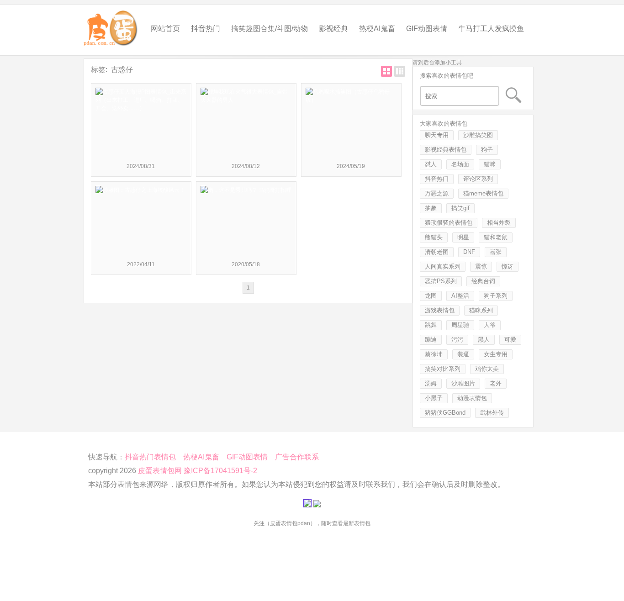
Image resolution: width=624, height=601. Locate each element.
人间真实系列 (442, 266)
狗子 (487, 149)
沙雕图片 (463, 383)
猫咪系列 (481, 310)
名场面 (460, 164)
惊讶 (507, 266)
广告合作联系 (297, 457)
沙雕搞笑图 (478, 135)
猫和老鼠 (496, 237)
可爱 (510, 339)
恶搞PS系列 (441, 281)
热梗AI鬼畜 (377, 28)
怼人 (431, 164)
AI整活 (460, 295)
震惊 (481, 266)
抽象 (431, 208)
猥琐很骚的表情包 (448, 222)
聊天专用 (437, 135)
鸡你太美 (487, 368)
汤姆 (431, 383)
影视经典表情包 (445, 149)
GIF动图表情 (426, 28)
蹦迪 (431, 339)
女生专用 (496, 354)
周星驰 (460, 325)
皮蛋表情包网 (160, 470)
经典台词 (483, 281)
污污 (457, 339)
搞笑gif (460, 208)
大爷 (490, 325)
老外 (496, 383)
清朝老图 (437, 251)
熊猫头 (434, 237)
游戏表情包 (440, 310)
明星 (463, 237)
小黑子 (434, 398)
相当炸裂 (499, 222)
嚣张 (496, 251)
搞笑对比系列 (442, 368)
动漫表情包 (472, 398)
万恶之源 (437, 193)
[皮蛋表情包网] (111, 26)
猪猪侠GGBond (445, 412)
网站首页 (165, 28)
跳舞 (431, 325)
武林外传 (492, 412)
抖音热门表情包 (150, 457)
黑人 (484, 339)
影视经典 (333, 28)
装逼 (463, 354)
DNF (469, 251)
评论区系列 (478, 178)
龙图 (431, 295)
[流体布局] (399, 71)
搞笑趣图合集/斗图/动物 (269, 28)
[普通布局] (386, 71)
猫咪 (490, 164)
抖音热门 (205, 28)
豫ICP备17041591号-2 (220, 470)
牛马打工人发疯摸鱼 (491, 28)
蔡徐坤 (434, 354)
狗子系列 (496, 295)
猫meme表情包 (483, 193)
